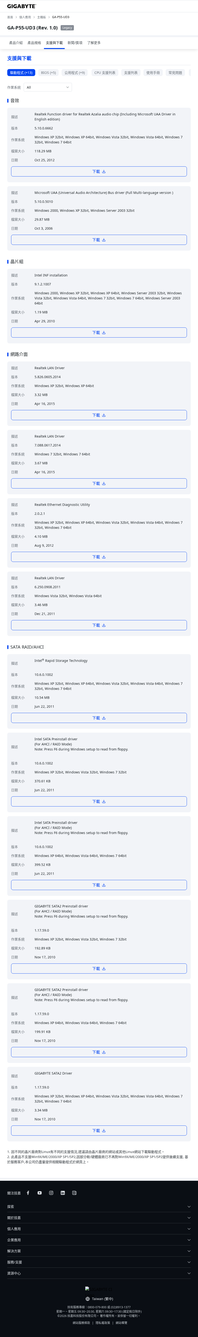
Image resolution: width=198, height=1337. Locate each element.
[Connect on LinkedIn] (62, 1192)
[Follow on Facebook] (28, 1192)
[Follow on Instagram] (51, 1192)
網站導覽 (121, 1323)
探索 (10, 1206)
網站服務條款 (81, 1323)
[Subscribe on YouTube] (39, 1192)
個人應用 (14, 1228)
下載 (96, 171)
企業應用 (14, 1240)
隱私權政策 (103, 1323)
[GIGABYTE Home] (21, 6)
